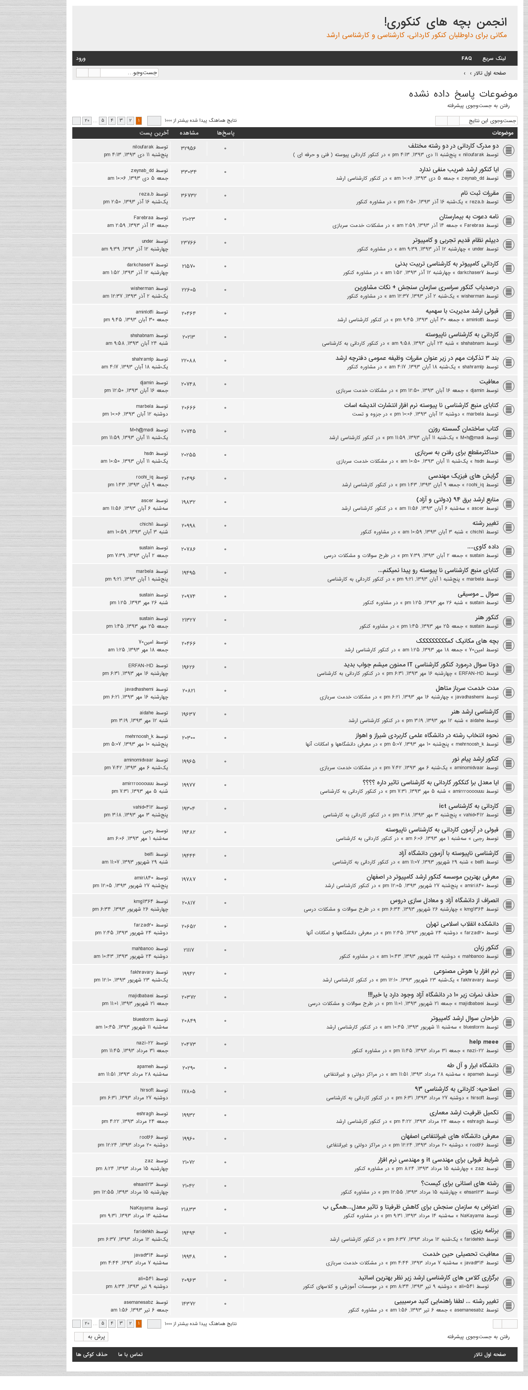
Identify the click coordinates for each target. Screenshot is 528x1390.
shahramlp (473, 367)
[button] (154, 120)
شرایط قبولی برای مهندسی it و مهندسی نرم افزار (438, 1160)
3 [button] (121, 120)
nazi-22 (475, 1050)
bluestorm (473, 1027)
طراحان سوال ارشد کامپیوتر (465, 1018)
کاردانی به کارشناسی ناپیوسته (462, 334)
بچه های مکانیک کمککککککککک (457, 641)
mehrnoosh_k (470, 744)
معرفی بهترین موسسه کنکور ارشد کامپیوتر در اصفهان (432, 877)
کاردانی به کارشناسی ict (469, 806)
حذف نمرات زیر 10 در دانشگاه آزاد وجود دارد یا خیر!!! (433, 995)
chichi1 (477, 532)
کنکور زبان (486, 947)
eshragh (475, 1121)
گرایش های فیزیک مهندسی (463, 476)
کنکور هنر (487, 617)
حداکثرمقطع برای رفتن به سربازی (457, 452)
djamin (477, 390)
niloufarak (473, 154)
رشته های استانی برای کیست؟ (460, 1183)
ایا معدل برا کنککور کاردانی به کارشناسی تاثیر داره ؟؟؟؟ (431, 782)
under (478, 249)
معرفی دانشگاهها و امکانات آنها (338, 744)
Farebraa (474, 225)
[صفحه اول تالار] (511, 13)
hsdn (479, 461)
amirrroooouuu (468, 791)
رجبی (478, 838)
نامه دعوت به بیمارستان (469, 216)
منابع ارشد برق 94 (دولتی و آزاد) (457, 499)
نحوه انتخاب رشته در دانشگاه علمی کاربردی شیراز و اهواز (427, 735)
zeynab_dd (472, 178)
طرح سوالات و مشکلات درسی (356, 555)
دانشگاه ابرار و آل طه (473, 1065)
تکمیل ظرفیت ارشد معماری (464, 1112)
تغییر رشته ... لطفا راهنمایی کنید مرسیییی (446, 1301)
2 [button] (130, 120)
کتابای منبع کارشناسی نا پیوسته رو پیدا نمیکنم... (438, 570)
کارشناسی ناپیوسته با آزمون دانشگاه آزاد (449, 853)
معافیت (489, 382)
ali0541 (466, 1286)
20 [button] (87, 120)
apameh (475, 1074)
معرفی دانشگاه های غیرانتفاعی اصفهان (450, 1136)
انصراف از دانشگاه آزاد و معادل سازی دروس (444, 900)
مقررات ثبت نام (480, 193)
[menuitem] (471, 58)
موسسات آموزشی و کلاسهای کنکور (340, 1286)
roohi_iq (475, 485)
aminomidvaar (469, 768)
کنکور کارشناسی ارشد (358, 178)
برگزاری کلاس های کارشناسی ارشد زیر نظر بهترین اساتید (428, 1278)
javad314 (474, 1263)
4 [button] (112, 120)
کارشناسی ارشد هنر (475, 712)
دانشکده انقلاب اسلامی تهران (462, 924)
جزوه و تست (366, 414)
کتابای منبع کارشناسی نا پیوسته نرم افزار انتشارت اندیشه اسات (421, 405)
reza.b (477, 202)
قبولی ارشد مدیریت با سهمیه (462, 311)
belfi (479, 862)
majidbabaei (471, 1003)
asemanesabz (469, 1310)
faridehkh (474, 1239)
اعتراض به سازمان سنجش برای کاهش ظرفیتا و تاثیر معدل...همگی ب (411, 1207)
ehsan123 (474, 1192)
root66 (477, 1145)
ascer (478, 508)
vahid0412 (473, 815)
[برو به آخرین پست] (128, 147)
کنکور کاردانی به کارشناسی (350, 343)
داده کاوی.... (483, 547)
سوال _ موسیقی (478, 594)
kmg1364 (474, 909)
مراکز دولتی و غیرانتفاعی (350, 1074)
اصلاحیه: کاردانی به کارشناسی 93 (457, 1089)
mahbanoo (473, 956)
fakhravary (472, 980)
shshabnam (472, 343)
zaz (479, 1168)
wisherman (472, 296)
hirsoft (477, 1098)
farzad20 (474, 933)
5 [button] (102, 120)
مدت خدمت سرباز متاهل (467, 688)
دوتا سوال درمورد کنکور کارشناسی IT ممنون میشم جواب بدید (421, 664)
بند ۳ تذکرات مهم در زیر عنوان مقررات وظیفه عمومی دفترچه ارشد (417, 358)
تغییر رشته (485, 523)
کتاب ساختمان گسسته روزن (463, 429)
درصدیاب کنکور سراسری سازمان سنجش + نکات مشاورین (426, 287)
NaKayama (472, 1216)
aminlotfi (475, 320)
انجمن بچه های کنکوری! (445, 22)
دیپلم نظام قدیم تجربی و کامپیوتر (456, 240)
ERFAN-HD (471, 673)
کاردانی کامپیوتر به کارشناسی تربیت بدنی (447, 264)
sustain (477, 555)
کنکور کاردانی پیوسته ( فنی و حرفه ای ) (336, 154)
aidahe (477, 720)
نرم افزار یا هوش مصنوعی (466, 971)
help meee (484, 1042)
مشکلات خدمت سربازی (357, 225)
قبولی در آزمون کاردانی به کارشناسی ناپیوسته (442, 830)
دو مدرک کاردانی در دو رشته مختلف (453, 146)
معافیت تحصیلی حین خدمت (460, 1254)
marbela (475, 414)
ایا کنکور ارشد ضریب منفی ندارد (459, 169)
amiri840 (474, 885)
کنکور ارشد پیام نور (475, 759)
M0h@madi (472, 437)
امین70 (476, 650)
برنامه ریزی (485, 1230)
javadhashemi (469, 697)
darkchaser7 (470, 272)
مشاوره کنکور (370, 202)
